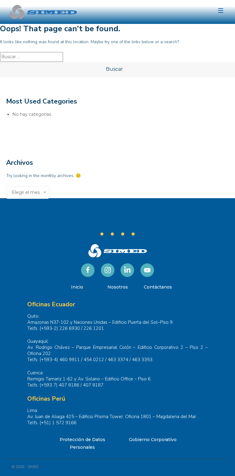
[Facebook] (192, 467)
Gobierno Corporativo (153, 439)
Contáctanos (158, 287)
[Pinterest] (211, 467)
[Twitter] (201, 467)
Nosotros (117, 287)
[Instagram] (221, 467)
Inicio (77, 287)
